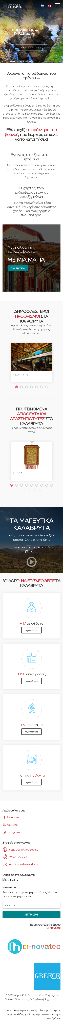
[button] (16, 387)
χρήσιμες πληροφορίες (23, 849)
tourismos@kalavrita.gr (24, 864)
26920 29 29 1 (18, 857)
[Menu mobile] (57, 5)
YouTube (12, 824)
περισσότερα (18, 267)
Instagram (13, 832)
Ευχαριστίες (51, 999)
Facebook (12, 817)
